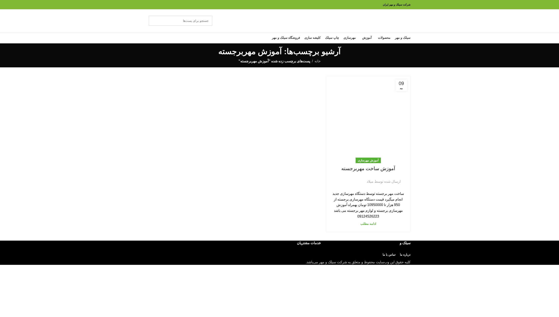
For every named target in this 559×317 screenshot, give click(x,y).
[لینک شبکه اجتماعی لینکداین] (344, 178)
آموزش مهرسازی (368, 160)
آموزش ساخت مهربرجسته (368, 168)
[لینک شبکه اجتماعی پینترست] (350, 178)
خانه (318, 61)
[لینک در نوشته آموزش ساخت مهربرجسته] (368, 118)
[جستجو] (154, 21)
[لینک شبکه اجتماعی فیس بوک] (360, 178)
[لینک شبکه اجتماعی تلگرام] (339, 178)
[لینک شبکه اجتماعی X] (355, 178)
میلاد (370, 181)
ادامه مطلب (368, 223)
